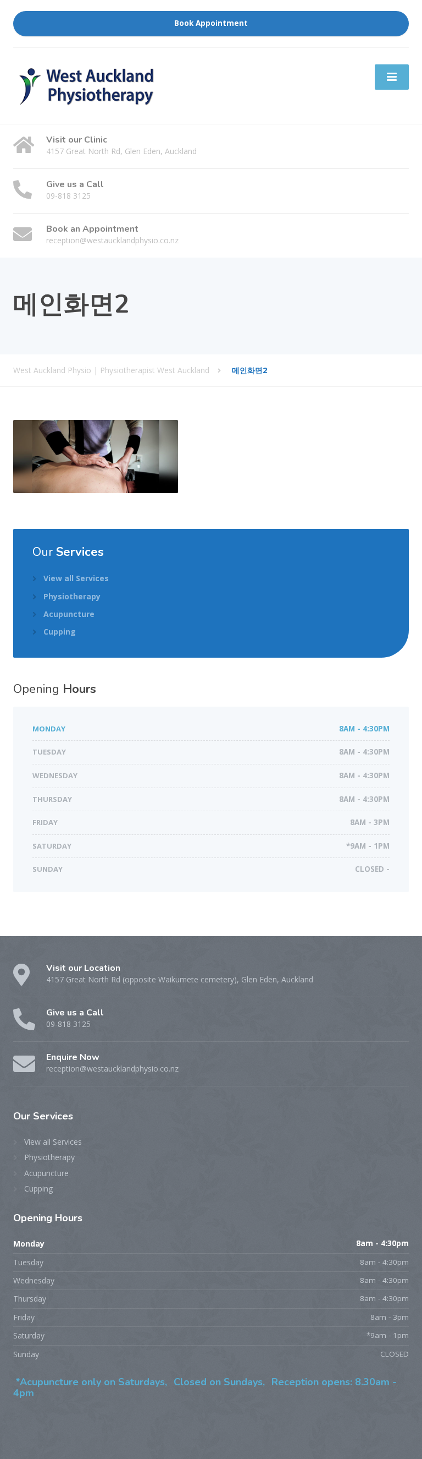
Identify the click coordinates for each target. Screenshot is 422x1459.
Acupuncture (69, 614)
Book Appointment (211, 23)
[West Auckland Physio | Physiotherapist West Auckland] (87, 85)
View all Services (76, 578)
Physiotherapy (72, 596)
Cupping (59, 631)
